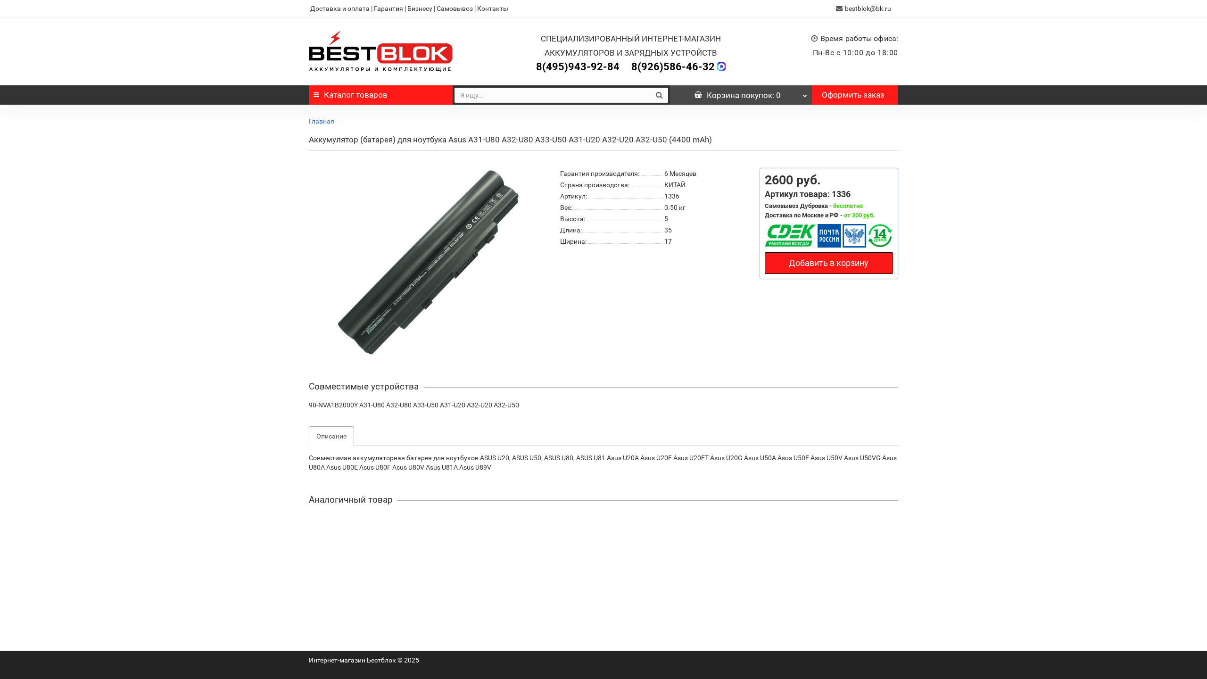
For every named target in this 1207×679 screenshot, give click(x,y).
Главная (321, 121)
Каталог (356, 94)
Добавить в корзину (828, 263)
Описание (331, 436)
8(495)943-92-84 (578, 67)
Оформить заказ (853, 94)
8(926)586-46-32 (673, 67)
